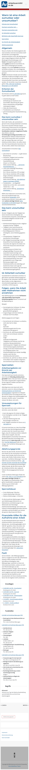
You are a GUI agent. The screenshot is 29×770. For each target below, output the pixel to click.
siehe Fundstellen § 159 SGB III (12, 202)
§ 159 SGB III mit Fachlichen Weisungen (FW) (13, 655)
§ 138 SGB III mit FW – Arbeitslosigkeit (12, 595)
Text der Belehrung (10, 442)
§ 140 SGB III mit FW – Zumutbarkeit (12, 588)
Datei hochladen (6, 737)
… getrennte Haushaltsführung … (13, 165)
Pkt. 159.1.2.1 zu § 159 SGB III (14, 476)
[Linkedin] (14, 756)
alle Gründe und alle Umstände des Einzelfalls (14, 461)
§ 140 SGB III (17, 94)
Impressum (4, 732)
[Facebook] (14, 753)
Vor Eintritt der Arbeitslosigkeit (11, 42)
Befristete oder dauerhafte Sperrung (12, 36)
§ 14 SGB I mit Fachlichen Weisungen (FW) (12, 615)
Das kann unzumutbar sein (9, 30)
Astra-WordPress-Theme (15, 766)
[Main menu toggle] (26, 4)
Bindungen (13, 197)
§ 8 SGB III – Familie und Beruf (11, 603)
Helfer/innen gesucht (8, 716)
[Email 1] (14, 755)
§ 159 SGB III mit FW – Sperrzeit (11, 592)
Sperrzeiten (5, 39)
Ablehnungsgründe (7, 45)
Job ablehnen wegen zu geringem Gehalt (14, 180)
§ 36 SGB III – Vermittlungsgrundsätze (13, 599)
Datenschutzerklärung (7, 735)
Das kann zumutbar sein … (10, 27)
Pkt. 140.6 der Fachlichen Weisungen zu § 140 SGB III (11, 85)
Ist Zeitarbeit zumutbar (9, 33)
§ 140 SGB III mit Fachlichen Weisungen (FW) (13, 625)
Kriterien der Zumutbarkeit (10, 24)
